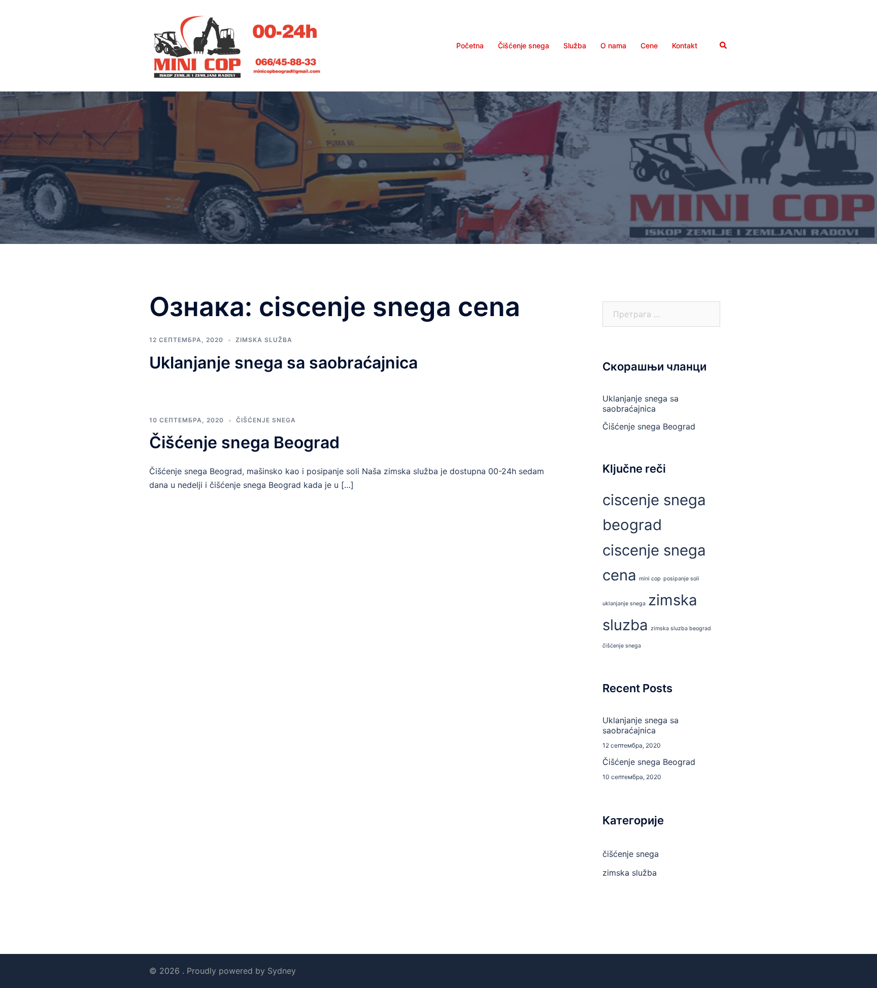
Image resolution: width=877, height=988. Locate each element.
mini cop (650, 578)
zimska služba (263, 340)
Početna (470, 45)
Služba (574, 45)
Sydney (281, 971)
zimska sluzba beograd (681, 628)
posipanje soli (681, 578)
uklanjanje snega (624, 603)
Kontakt (684, 45)
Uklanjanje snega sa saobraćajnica (283, 363)
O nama (613, 45)
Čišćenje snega (523, 45)
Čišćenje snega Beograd (244, 442)
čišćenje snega (266, 420)
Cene (649, 45)
